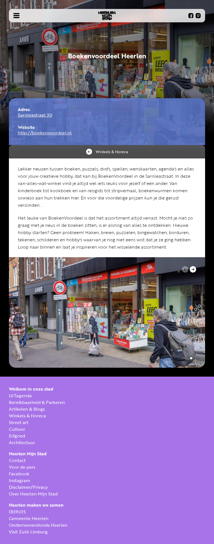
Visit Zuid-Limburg (28, 531)
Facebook (19, 473)
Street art (18, 422)
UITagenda (20, 395)
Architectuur (22, 442)
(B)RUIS (17, 511)
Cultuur (17, 429)
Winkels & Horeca (27, 415)
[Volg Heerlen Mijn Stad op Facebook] (190, 15)
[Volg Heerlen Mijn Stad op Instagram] (198, 15)
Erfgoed (17, 435)
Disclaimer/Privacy (28, 487)
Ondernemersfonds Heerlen (38, 525)
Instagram (19, 480)
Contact (17, 460)
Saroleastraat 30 (35, 115)
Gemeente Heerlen (28, 518)
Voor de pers (22, 467)
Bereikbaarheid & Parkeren (37, 402)
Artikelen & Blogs (27, 409)
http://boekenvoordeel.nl (45, 132)
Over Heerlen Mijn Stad (33, 493)
